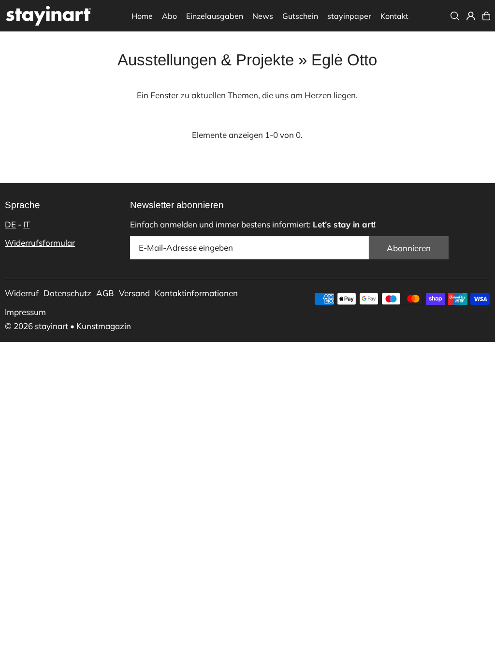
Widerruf (22, 293)
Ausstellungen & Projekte (205, 60)
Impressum (25, 312)
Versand (134, 293)
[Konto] (470, 16)
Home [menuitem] (142, 16)
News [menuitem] (262, 16)
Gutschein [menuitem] (300, 16)
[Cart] (486, 16)
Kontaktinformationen (196, 293)
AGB (105, 293)
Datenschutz (67, 293)
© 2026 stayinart (36, 326)
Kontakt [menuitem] (394, 16)
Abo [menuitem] (169, 16)
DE (10, 224)
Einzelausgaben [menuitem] (214, 16)
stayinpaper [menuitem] (349, 16)
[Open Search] (455, 16)
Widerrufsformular (40, 243)
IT (26, 224)
